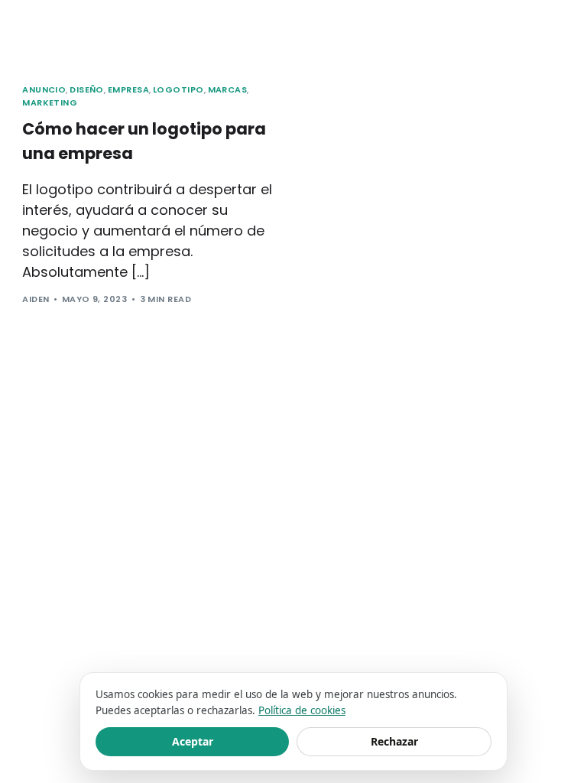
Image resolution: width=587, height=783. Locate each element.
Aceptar (192, 741)
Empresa (128, 90)
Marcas (228, 90)
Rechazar (394, 741)
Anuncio (44, 90)
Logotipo (178, 90)
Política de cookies (301, 710)
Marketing (49, 103)
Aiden (35, 299)
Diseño (87, 90)
